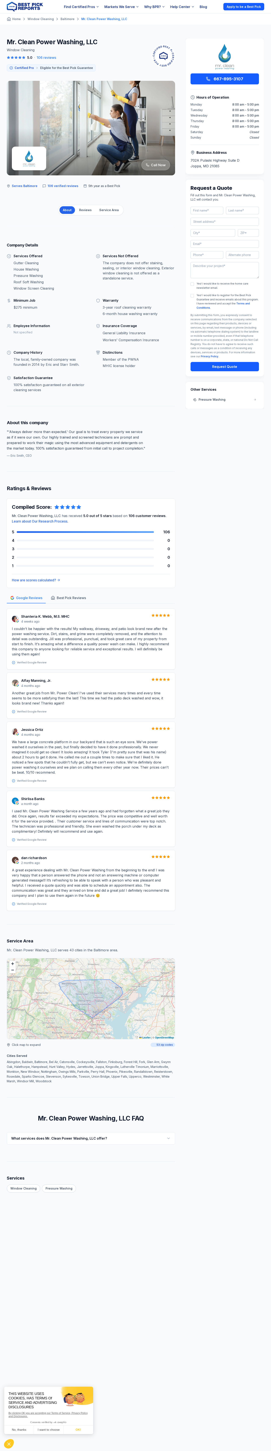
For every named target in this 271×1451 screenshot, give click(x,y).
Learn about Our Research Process (39, 521)
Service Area (109, 210)
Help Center (180, 7)
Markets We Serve (119, 7)
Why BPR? (152, 7)
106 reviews (46, 57)
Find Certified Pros (79, 7)
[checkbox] (192, 284)
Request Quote (224, 366)
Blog (203, 7)
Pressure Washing (59, 1188)
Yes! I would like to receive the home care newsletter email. (222, 285)
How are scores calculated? (34, 580)
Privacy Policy (209, 356)
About (67, 210)
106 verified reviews (63, 186)
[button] (12, 964)
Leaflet (146, 1037)
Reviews (85, 210)
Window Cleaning (23, 1188)
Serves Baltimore (24, 186)
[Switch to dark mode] (216, 6)
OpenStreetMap (164, 1037)
